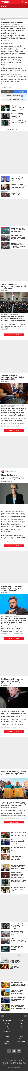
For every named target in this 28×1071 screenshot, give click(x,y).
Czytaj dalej (14, 335)
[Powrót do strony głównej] (2, 1016)
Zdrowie (7, 1023)
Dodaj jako (13, 99)
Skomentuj (7, 92)
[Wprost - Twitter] (14, 1051)
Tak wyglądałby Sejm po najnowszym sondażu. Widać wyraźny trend (13, 286)
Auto (7, 1026)
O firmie (7, 1036)
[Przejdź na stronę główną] (0, 2)
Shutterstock (11, 406)
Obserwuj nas (13, 95)
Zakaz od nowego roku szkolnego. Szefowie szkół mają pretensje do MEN (13, 377)
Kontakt (21, 1036)
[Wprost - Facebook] (9, 1051)
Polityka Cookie (7, 1043)
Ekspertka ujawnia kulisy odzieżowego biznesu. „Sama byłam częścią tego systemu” (12, 477)
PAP (12, 616)
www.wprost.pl (11, 1067)
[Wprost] (1, 20)
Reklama (21, 1039)
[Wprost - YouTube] (19, 1051)
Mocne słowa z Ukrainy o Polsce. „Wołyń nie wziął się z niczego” (13, 773)
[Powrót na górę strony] (25, 1016)
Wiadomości (4, 87)
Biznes (21, 1020)
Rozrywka (7, 1029)
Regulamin (7, 1041)
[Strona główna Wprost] (5, 2)
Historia (21, 1029)
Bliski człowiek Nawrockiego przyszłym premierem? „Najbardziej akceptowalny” (12, 681)
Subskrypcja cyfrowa (7, 1039)
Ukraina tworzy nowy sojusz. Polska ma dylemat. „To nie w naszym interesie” (12, 588)
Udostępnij (22, 92)
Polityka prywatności (21, 1041)
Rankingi (7, 1031)
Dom (21, 1026)
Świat (4, 6)
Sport (21, 1023)
